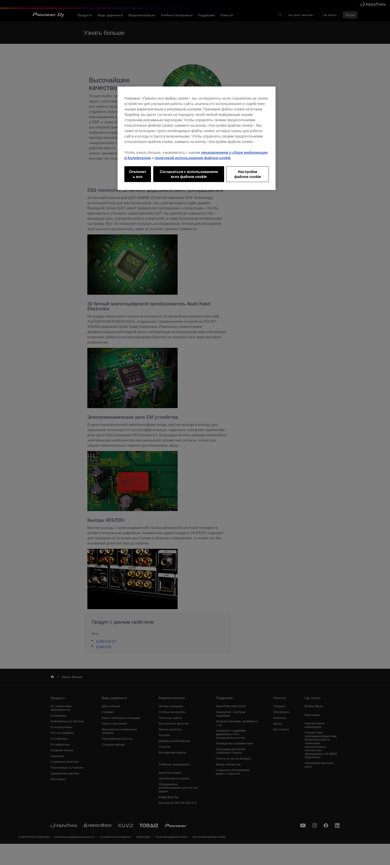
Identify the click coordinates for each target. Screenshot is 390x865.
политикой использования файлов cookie (193, 157)
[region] (197, 138)
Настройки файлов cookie (247, 174)
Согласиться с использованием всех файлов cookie (189, 174)
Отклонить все (137, 174)
